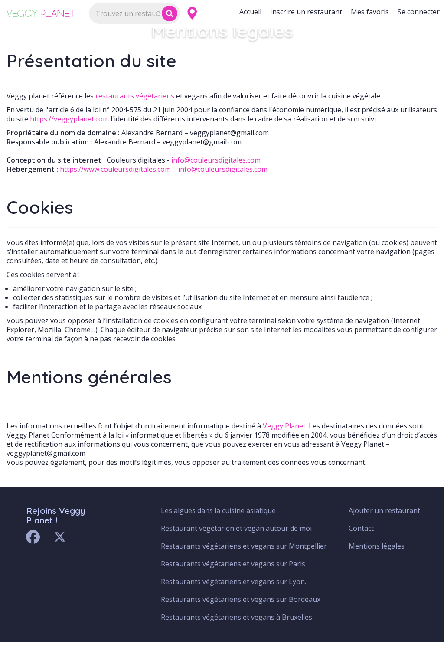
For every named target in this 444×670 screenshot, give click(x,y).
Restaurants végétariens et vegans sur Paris (233, 564)
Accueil (250, 11)
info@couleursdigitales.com (216, 160)
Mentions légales (377, 546)
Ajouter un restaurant (384, 510)
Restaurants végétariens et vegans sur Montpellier (244, 546)
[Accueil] (44, 13)
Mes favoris (370, 11)
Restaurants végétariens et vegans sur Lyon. (233, 581)
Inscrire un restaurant (306, 11)
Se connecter (419, 11)
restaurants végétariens (134, 96)
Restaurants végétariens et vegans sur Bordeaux (240, 599)
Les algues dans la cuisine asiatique (218, 510)
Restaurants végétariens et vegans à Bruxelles (236, 617)
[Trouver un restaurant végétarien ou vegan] (169, 13)
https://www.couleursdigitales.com (115, 169)
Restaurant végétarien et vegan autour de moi (236, 528)
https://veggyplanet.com (69, 119)
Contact (361, 528)
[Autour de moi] (191, 13)
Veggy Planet (284, 426)
